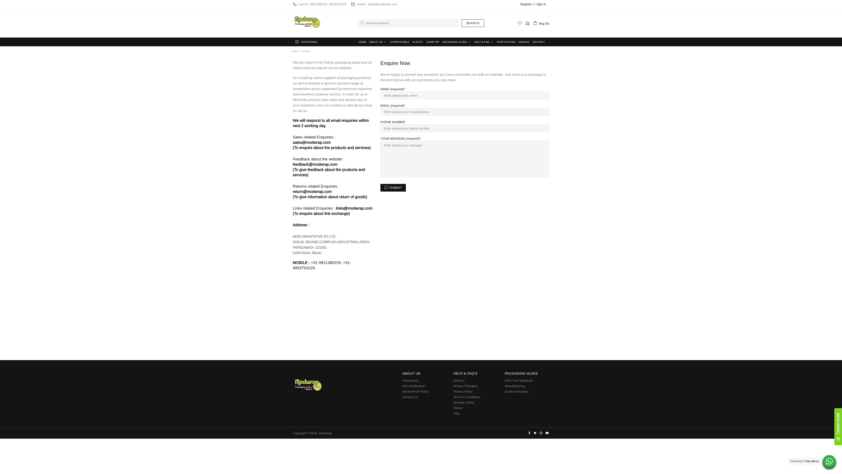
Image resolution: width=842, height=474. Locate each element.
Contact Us (410, 397)
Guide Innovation (516, 391)
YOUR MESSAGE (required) (400, 138)
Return (458, 408)
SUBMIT (396, 187)
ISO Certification (413, 386)
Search (473, 23)
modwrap (307, 23)
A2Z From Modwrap (519, 380)
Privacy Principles (465, 386)
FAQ (456, 413)
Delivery (459, 380)
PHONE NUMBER (392, 122)
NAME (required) (392, 89)
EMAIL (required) (392, 105)
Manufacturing (515, 386)
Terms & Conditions (466, 397)
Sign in (541, 4)
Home (296, 51)
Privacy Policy (463, 391)
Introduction (410, 380)
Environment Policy (415, 391)
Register (526, 4)
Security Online (464, 402)
